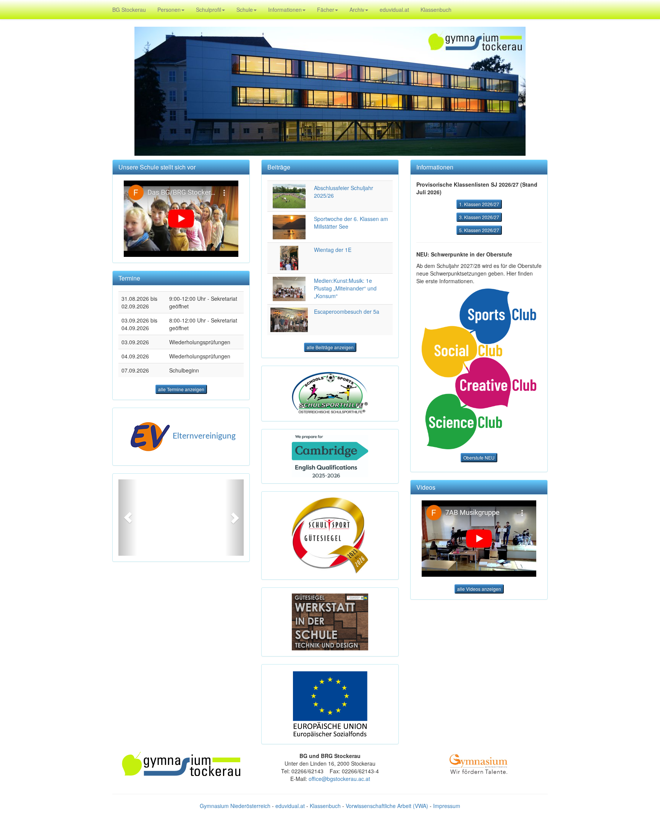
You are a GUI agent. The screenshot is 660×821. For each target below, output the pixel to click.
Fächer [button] (325, 9)
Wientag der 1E (332, 249)
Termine (129, 278)
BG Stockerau (129, 9)
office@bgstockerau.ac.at (339, 778)
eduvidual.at (394, 9)
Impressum (446, 806)
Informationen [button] (285, 9)
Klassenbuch (436, 9)
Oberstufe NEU (479, 457)
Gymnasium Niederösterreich (235, 806)
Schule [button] (244, 9)
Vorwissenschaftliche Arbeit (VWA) (387, 806)
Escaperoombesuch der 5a (346, 311)
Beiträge (278, 167)
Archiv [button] (356, 9)
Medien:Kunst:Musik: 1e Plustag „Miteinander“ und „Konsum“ (345, 288)
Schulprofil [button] (208, 9)
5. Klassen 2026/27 (479, 230)
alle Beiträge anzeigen (330, 347)
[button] (127, 517)
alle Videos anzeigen (479, 589)
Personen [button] (169, 9)
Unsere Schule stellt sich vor (157, 167)
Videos (425, 487)
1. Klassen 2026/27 (479, 204)
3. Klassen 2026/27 (479, 217)
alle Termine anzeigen (181, 389)
